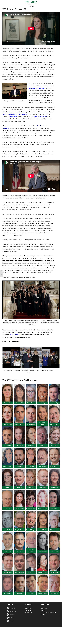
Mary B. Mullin (42, 530)
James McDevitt (7, 530)
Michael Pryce (31, 572)
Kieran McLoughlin (31, 530)
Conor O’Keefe (8, 572)
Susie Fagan (54, 445)
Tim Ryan (31, 593)
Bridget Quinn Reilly (42, 572)
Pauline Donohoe (19, 445)
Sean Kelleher (42, 487)
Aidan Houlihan (54, 466)
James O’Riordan (19, 572)
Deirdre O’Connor (42, 551)
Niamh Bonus (31, 403)
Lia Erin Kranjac (54, 487)
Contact (43, 610)
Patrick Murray (8, 551)
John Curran (8, 445)
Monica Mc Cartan (42, 508)
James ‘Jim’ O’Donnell (31, 550)
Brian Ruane (7, 593)
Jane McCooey (54, 508)
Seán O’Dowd (54, 551)
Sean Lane (8, 508)
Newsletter (28, 612)
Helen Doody (31, 445)
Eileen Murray (54, 530)
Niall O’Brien (19, 551)
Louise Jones (30, 487)
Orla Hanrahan (31, 466)
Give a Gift (28, 610)
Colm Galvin (19, 466)
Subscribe (28, 608)
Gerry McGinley (19, 530)
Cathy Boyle (42, 403)
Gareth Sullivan (42, 593)
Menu (32, 6)
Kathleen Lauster (19, 508)
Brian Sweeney (54, 593)
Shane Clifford (31, 424)
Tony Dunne (42, 445)
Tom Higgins (42, 466)
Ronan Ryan (19, 593)
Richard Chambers (19, 424)
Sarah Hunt (8, 487)
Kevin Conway (54, 424)
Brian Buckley (54, 403)
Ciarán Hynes (19, 487)
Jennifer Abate (8, 403)
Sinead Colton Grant (42, 423)
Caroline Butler (8, 424)
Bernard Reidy (54, 572)
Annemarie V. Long (31, 508)
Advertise (44, 608)
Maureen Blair (19, 403)
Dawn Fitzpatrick (7, 466)
